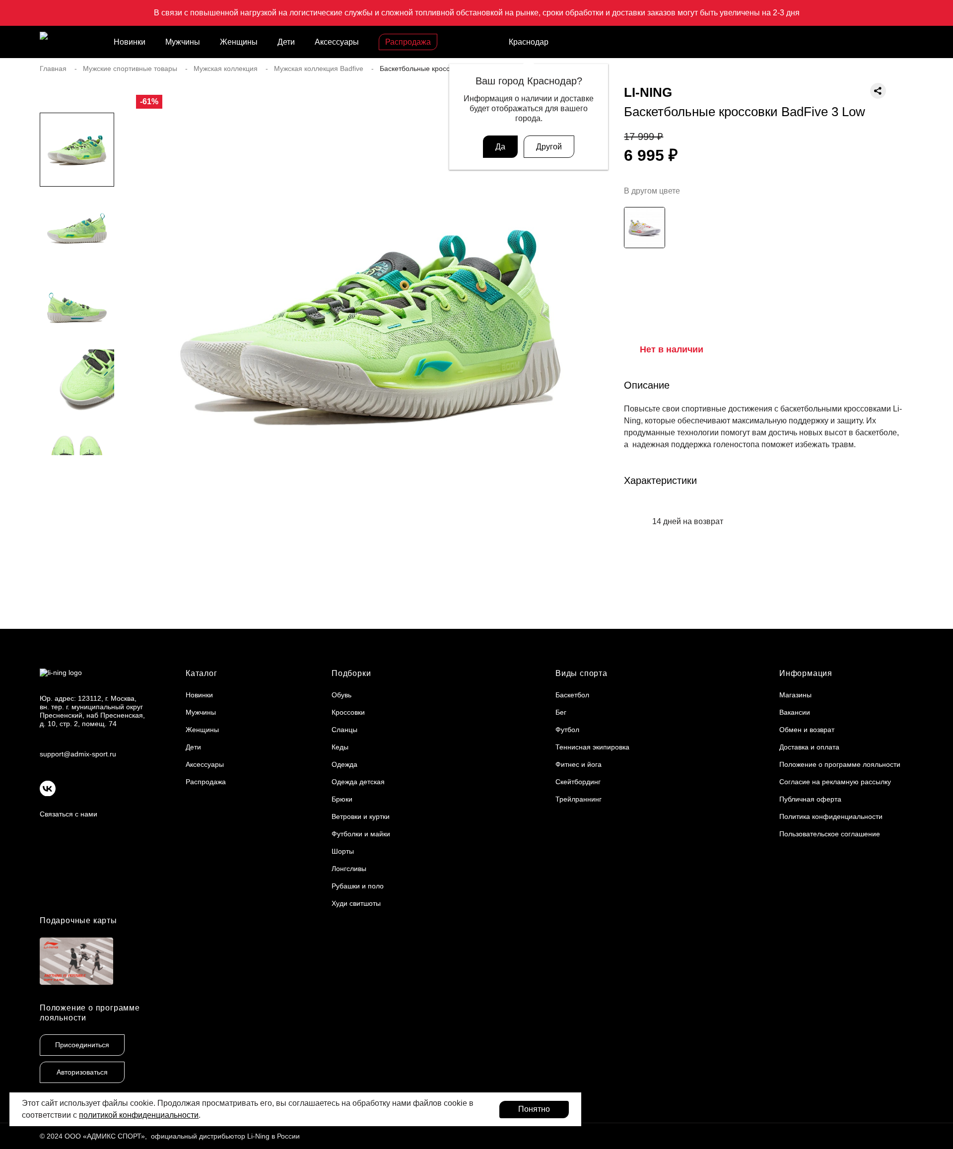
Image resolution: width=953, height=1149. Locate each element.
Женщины (239, 42)
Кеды (340, 747)
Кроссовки (348, 712)
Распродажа (408, 42)
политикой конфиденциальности (139, 1115)
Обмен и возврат (806, 730)
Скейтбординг (578, 782)
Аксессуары (337, 42)
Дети (286, 42)
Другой (549, 146)
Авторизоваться (82, 1072)
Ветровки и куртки (361, 816)
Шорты (343, 851)
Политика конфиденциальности (831, 816)
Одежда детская (358, 782)
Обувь (341, 695)
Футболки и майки (361, 834)
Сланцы (344, 730)
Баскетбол (572, 695)
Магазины (795, 695)
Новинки (129, 42)
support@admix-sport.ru (78, 754)
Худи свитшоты (356, 903)
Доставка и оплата (809, 747)
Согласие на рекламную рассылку (835, 782)
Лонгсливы (349, 869)
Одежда (344, 764)
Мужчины (182, 42)
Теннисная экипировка (592, 747)
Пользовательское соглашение (829, 834)
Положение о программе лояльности (839, 764)
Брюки (342, 799)
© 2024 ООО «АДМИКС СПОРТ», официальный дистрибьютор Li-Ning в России (170, 1136)
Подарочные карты (78, 920)
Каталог (201, 673)
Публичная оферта (810, 799)
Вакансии (794, 712)
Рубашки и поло (358, 886)
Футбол (567, 730)
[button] (77, 475)
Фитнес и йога (578, 764)
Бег (560, 712)
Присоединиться (82, 1045)
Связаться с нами (68, 814)
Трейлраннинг (578, 799)
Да (500, 146)
